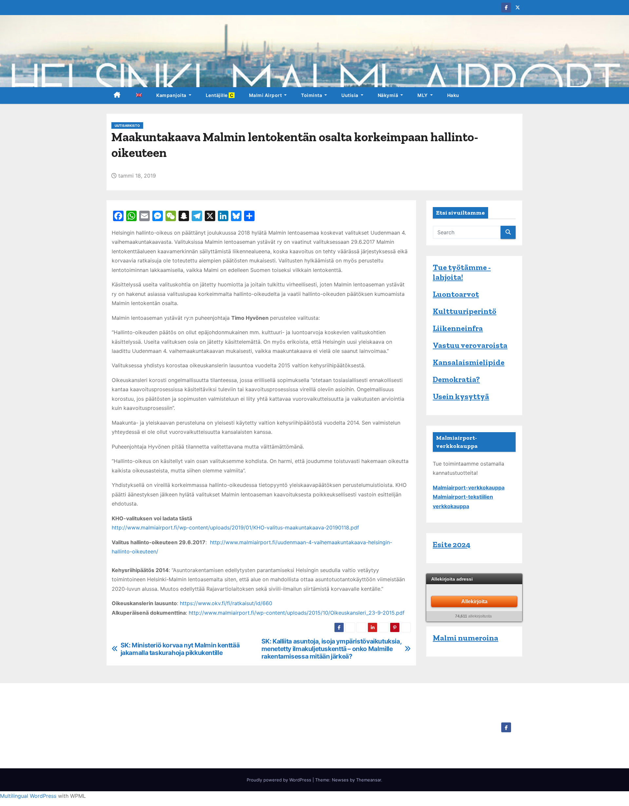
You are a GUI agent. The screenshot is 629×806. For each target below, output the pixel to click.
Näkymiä (388, 95)
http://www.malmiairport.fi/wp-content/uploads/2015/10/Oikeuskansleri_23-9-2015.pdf (297, 612)
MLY (423, 95)
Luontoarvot (456, 294)
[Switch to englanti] (138, 95)
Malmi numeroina (465, 638)
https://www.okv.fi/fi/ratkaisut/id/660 (226, 603)
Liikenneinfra (458, 328)
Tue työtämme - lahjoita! (462, 272)
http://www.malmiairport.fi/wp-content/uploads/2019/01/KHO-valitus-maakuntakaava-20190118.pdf (235, 527)
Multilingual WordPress (28, 796)
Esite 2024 (451, 544)
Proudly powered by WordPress (280, 779)
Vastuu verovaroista (470, 345)
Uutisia (350, 95)
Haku (453, 95)
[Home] (117, 95)
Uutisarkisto (127, 125)
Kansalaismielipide (469, 362)
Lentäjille (220, 95)
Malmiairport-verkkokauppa (469, 487)
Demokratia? (456, 379)
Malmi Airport (266, 95)
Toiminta (312, 95)
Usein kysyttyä (461, 396)
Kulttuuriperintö (464, 311)
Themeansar (368, 779)
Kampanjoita (171, 95)
